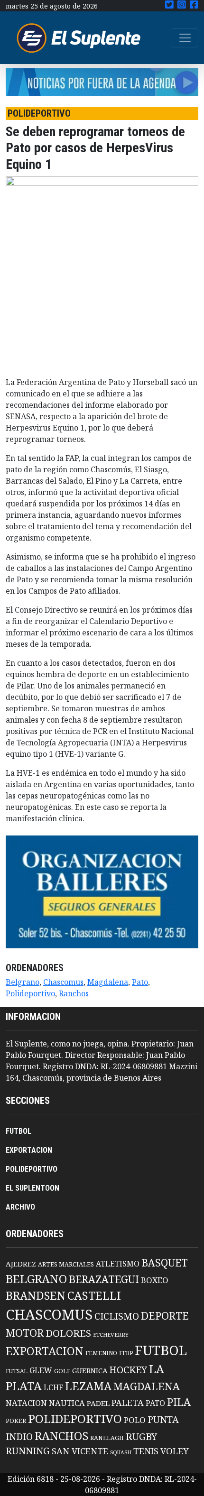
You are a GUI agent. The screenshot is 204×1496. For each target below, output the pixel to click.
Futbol (161, 1350)
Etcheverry (111, 1334)
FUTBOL (18, 1131)
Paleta (127, 1402)
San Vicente (80, 1451)
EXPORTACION (29, 1150)
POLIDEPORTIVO (31, 1169)
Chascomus (63, 982)
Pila (179, 1402)
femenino (101, 1353)
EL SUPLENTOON (32, 1188)
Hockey (128, 1369)
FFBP (126, 1353)
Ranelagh (107, 1438)
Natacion (26, 1402)
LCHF (53, 1387)
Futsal (17, 1371)
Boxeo (154, 1280)
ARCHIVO (20, 1206)
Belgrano (22, 982)
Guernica (89, 1370)
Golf (62, 1371)
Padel (98, 1403)
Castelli (94, 1295)
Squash (120, 1452)
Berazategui (104, 1279)
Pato (140, 982)
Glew (40, 1370)
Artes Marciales (66, 1264)
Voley (174, 1451)
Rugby (141, 1436)
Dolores (68, 1333)
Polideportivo (30, 993)
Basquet (164, 1262)
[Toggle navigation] (185, 37)
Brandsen (35, 1295)
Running (28, 1450)
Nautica (67, 1402)
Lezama (88, 1386)
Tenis (145, 1451)
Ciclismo (116, 1316)
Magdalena (107, 982)
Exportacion (44, 1351)
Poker (16, 1421)
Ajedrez (21, 1263)
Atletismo (117, 1263)
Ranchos (74, 993)
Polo (135, 1419)
